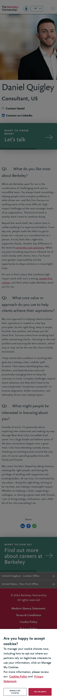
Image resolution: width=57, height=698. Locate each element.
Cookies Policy (18, 676)
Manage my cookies (15, 692)
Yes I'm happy (40, 692)
